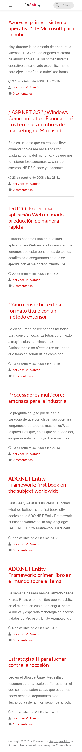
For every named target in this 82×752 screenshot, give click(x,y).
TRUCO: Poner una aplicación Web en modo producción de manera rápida (36, 217)
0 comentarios (22, 93)
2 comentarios (22, 286)
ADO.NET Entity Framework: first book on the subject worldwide (37, 484)
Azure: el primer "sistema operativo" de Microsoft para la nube (41, 28)
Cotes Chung (64, 745)
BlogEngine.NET (59, 741)
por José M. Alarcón (26, 87)
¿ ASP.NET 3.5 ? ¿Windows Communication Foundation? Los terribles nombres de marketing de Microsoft (40, 121)
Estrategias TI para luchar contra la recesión (37, 662)
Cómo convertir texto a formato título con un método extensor (34, 310)
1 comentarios (22, 724)
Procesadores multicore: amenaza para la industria (37, 397)
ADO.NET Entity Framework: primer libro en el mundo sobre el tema (40, 575)
